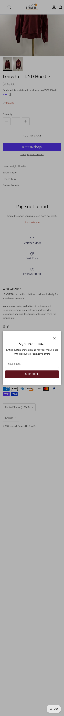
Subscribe (32, 374)
